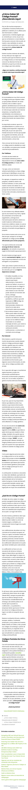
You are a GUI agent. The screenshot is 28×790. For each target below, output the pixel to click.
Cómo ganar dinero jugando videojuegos (13, 780)
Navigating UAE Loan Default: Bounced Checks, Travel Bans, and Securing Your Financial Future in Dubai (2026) (12, 737)
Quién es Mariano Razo (8, 773)
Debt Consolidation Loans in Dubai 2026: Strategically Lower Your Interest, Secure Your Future (13, 756)
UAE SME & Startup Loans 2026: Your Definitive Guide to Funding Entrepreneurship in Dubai (11, 750)
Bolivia (6, 716)
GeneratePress (14, 787)
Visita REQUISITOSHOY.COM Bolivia (14, 711)
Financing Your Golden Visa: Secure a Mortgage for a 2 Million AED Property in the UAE (14, 743)
